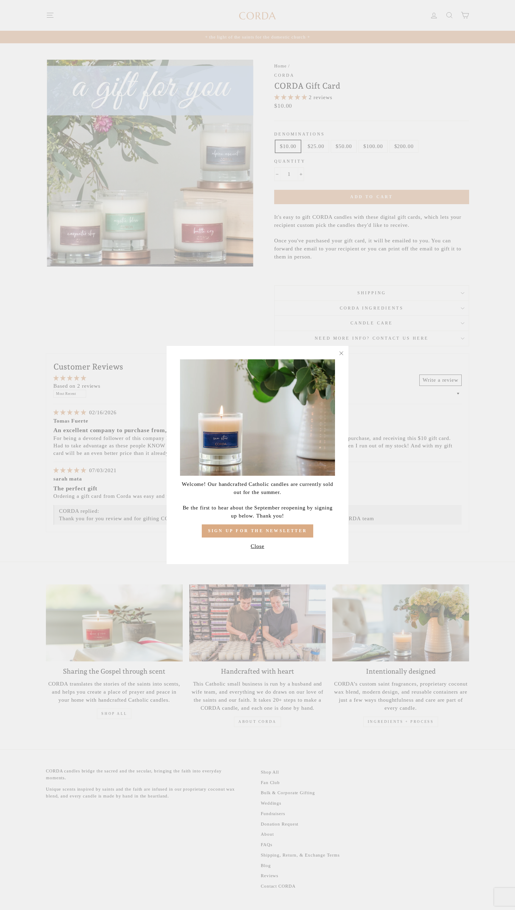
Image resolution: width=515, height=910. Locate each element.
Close (257, 546)
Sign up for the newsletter (257, 531)
